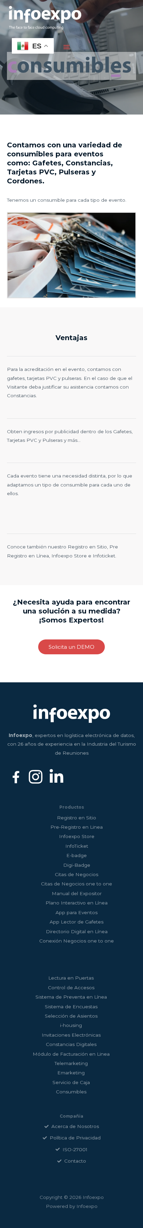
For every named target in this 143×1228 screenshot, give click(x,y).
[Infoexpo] (45, 18)
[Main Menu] (66, 47)
